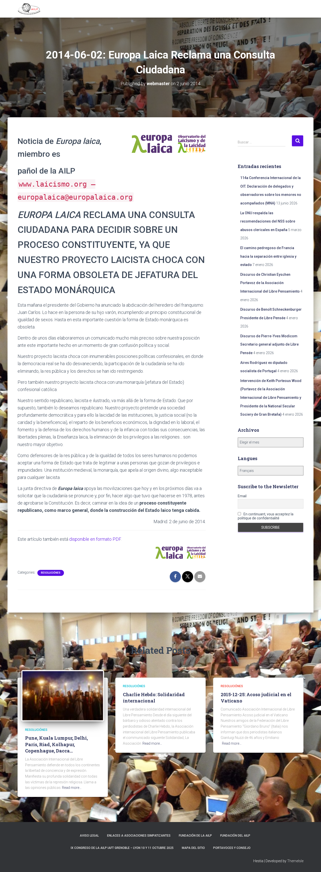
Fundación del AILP (235, 835)
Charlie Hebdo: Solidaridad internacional (154, 697)
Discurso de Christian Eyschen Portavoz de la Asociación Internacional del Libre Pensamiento (270, 282)
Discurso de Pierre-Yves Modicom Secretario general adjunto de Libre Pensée (269, 344)
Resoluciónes (50, 572)
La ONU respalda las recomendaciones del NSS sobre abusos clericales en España (267, 221)
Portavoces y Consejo (232, 848)
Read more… (72, 788)
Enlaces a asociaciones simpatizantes (139, 835)
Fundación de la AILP (195, 835)
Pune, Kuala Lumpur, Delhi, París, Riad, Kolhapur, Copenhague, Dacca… (56, 744)
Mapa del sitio (193, 848)
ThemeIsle (295, 861)
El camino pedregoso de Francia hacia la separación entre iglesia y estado (268, 256)
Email (242, 496)
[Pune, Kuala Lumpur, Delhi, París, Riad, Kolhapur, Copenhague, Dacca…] (62, 695)
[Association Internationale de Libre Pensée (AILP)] (29, 9)
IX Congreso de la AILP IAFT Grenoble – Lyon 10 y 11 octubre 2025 (122, 848)
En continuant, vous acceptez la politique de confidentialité (265, 516)
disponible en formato (95, 539)
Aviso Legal (89, 835)
